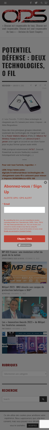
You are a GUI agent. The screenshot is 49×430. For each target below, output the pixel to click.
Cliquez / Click (24, 238)
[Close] (45, 182)
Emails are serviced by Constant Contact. (17, 231)
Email (7, 204)
